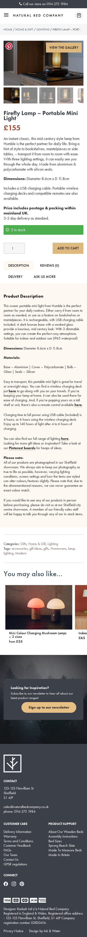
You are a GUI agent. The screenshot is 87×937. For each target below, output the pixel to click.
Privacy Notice (13, 931)
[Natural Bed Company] (38, 15)
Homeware (58, 548)
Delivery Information (17, 832)
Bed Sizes (55, 841)
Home (8, 29)
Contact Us (11, 859)
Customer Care (15, 824)
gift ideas (35, 548)
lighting (8, 553)
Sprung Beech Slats (61, 845)
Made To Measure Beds (65, 850)
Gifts (23, 543)
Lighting (43, 29)
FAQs (7, 850)
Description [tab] (18, 265)
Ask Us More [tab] (45, 276)
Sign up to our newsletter (49, 707)
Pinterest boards (22, 448)
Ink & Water (52, 931)
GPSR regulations (15, 864)
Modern (21, 553)
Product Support (62, 824)
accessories (20, 548)
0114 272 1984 (57, 4)
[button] (64, 47)
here (12, 391)
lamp (71, 548)
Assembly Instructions (63, 836)
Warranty (10, 836)
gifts (46, 548)
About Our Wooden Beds (65, 832)
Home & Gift (24, 29)
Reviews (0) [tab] (49, 265)
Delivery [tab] (15, 276)
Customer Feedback (17, 845)
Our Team (10, 855)
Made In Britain (59, 855)
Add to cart (68, 248)
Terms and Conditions (18, 841)
